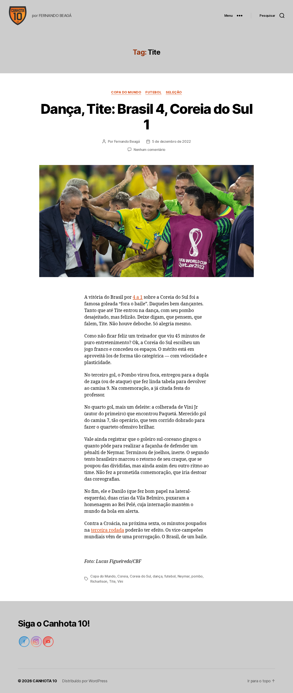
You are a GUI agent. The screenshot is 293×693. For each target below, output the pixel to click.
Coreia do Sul (140, 576)
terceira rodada (107, 530)
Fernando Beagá (127, 141)
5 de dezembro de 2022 (171, 141)
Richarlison (98, 581)
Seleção (174, 92)
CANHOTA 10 (45, 681)
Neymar (184, 576)
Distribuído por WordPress (84, 681)
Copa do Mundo (126, 92)
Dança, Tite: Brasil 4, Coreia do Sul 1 (146, 116)
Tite (112, 581)
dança (158, 576)
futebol (153, 92)
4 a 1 (138, 297)
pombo (197, 576)
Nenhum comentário (149, 149)
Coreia (122, 576)
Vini (120, 581)
